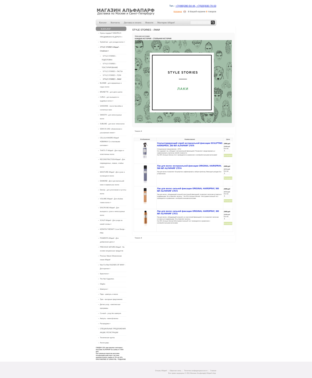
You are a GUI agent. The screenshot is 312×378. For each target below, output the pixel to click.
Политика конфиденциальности (195, 371)
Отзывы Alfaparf (161, 371)
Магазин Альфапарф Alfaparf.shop (203, 373)
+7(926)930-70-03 (206, 6)
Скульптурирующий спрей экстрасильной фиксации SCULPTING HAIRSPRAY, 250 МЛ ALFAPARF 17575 (189, 144)
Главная (213, 371)
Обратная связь (175, 371)
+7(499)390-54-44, (186, 6)
